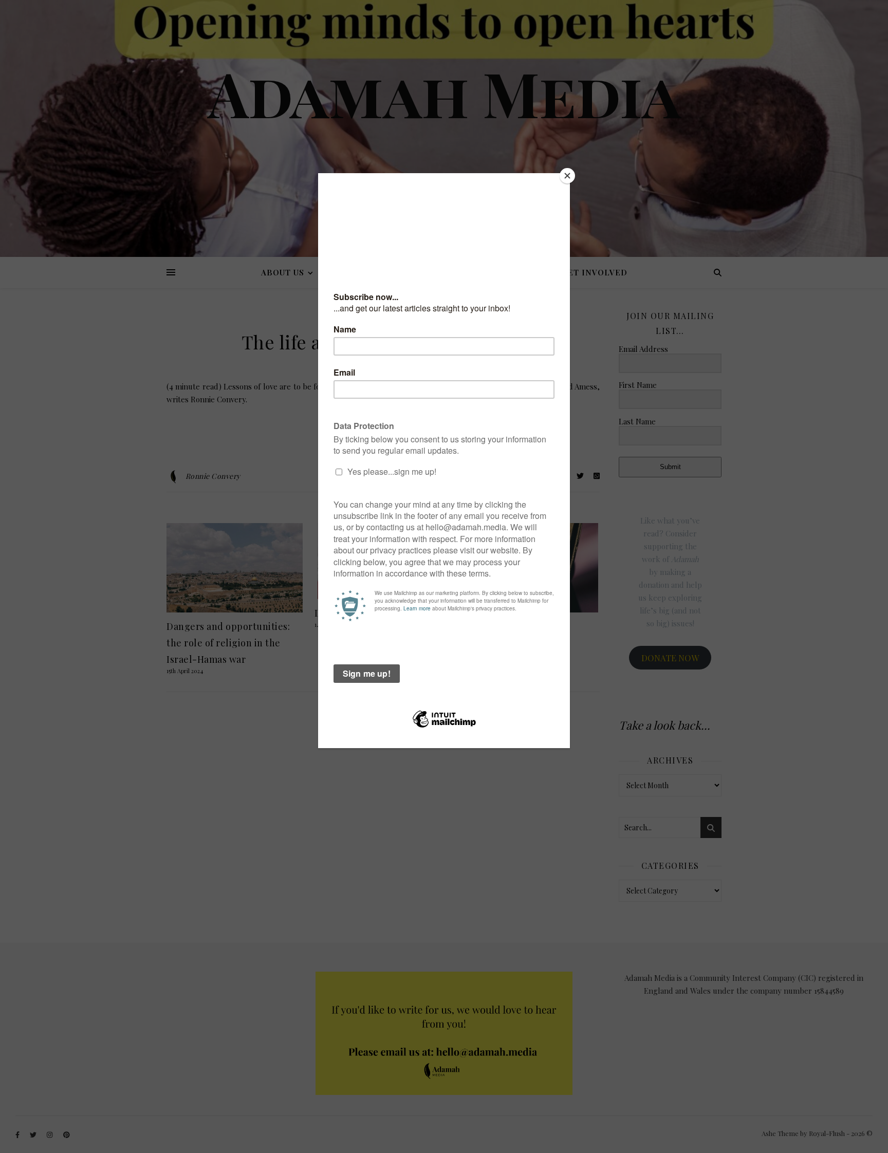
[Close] (567, 175)
